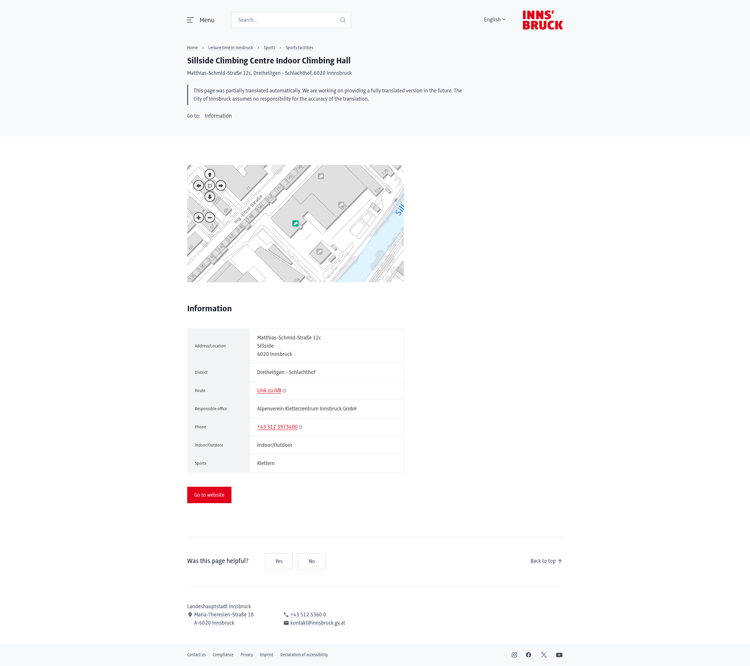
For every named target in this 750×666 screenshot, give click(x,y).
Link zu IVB (269, 391)
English (492, 20)
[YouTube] (559, 654)
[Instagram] (514, 654)
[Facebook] (528, 654)
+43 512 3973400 (277, 427)
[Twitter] (544, 654)
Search (343, 20)
